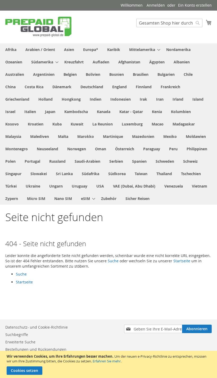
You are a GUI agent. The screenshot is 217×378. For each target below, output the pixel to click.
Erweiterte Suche (20, 341)
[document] (109, 364)
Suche (113, 260)
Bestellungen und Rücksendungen (35, 349)
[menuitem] (11, 49)
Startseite (181, 260)
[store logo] (38, 27)
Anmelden (156, 5)
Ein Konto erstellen (195, 5)
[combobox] (169, 23)
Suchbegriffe (16, 334)
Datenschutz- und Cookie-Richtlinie (36, 327)
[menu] (108, 124)
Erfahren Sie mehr (107, 361)
